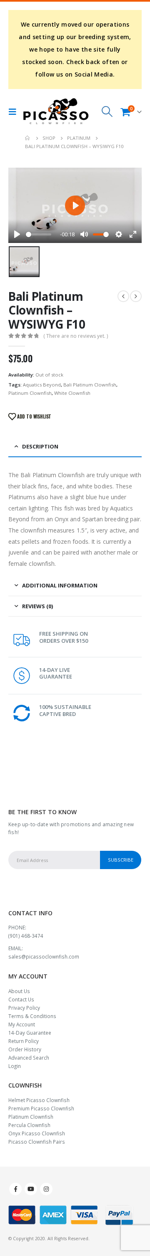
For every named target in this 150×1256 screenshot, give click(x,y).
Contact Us (21, 999)
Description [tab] (40, 446)
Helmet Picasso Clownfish (39, 1100)
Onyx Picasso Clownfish (36, 1133)
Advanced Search (28, 1057)
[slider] (38, 234)
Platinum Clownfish (30, 393)
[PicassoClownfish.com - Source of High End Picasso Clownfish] (55, 111)
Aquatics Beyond (42, 385)
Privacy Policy (24, 1007)
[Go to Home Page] (28, 138)
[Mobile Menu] (14, 111)
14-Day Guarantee (29, 1032)
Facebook (15, 1189)
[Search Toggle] (107, 111)
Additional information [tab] (60, 585)
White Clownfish (72, 393)
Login (14, 1066)
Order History (24, 1049)
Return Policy (23, 1041)
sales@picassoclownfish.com (43, 956)
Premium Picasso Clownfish (41, 1108)
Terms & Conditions (32, 1016)
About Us (19, 991)
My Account (21, 1024)
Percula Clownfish (29, 1125)
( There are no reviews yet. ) (75, 335)
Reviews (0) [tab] (37, 606)
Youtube (31, 1189)
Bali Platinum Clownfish (89, 385)
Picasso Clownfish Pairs (36, 1141)
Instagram (46, 1189)
